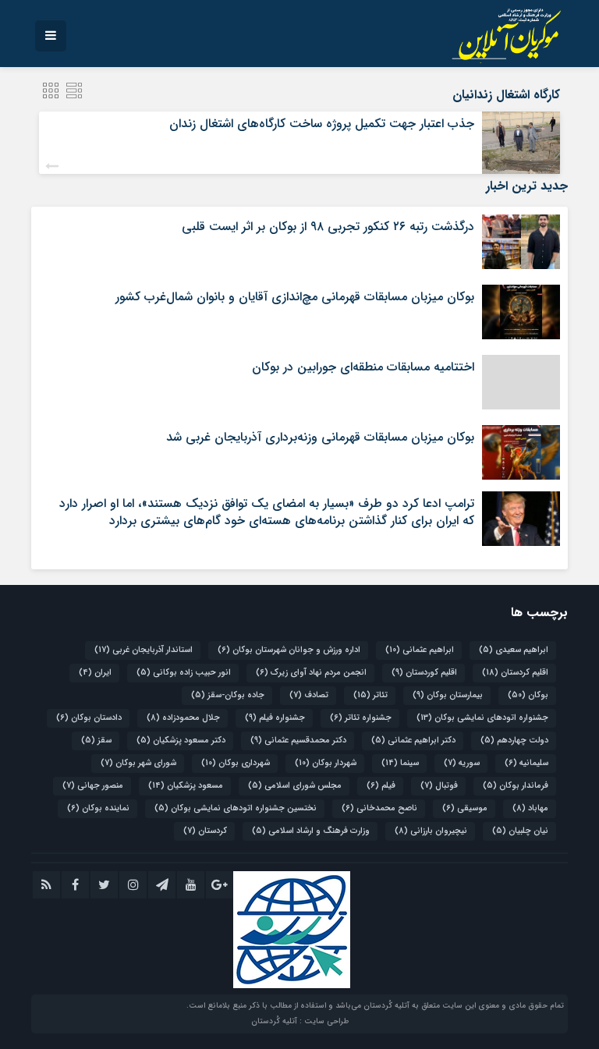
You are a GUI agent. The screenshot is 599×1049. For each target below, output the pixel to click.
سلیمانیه (526, 763)
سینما (400, 763)
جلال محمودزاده (183, 718)
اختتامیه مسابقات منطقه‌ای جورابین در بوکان (363, 367)
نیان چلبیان (520, 831)
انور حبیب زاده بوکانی (183, 672)
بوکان (528, 695)
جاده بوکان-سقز (227, 695)
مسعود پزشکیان (185, 785)
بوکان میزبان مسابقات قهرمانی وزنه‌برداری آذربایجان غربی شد (320, 437)
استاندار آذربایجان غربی (143, 650)
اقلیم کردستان (515, 672)
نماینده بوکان (98, 808)
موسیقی (464, 808)
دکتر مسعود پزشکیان (180, 740)
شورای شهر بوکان (138, 763)
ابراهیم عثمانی (419, 650)
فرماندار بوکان (515, 785)
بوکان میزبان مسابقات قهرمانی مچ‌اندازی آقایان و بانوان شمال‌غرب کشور (294, 297)
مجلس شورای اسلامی (295, 785)
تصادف (308, 695)
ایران (95, 672)
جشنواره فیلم (275, 718)
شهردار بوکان (325, 763)
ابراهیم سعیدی (513, 650)
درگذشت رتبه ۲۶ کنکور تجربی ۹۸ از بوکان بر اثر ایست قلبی (328, 226)
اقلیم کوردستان (424, 672)
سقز (96, 740)
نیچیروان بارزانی (431, 831)
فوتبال (439, 785)
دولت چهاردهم (514, 740)
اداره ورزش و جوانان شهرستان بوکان (289, 650)
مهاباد (530, 808)
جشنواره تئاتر (361, 718)
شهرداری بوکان (235, 763)
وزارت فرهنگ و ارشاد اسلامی (311, 831)
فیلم (381, 785)
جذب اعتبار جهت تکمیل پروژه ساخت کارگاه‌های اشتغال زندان (321, 123)
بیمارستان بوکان (448, 695)
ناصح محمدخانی (379, 808)
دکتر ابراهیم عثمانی (413, 740)
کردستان (205, 831)
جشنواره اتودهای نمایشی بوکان (482, 718)
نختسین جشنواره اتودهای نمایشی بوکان (235, 808)
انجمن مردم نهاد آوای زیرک (311, 672)
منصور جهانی (92, 785)
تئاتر (370, 695)
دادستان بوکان (89, 718)
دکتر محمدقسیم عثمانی (298, 740)
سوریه (462, 763)
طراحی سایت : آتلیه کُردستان (300, 1021)
